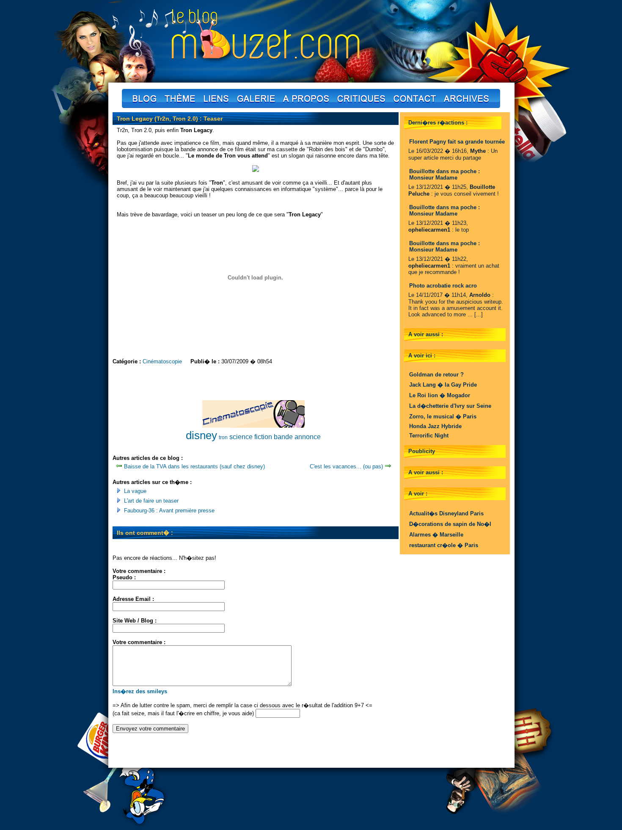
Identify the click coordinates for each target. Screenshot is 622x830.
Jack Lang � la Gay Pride (443, 385)
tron (223, 437)
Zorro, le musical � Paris (442, 416)
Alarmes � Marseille (436, 534)
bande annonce (297, 436)
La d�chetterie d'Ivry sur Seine (450, 406)
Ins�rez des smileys (140, 691)
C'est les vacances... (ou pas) (346, 466)
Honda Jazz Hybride (435, 426)
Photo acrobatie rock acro (443, 285)
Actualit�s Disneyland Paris (446, 513)
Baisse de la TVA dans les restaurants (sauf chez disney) (194, 466)
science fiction (250, 436)
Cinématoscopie (162, 361)
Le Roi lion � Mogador (439, 395)
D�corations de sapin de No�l (450, 524)
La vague (135, 491)
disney (201, 435)
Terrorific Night (429, 435)
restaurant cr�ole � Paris (443, 545)
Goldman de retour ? (436, 374)
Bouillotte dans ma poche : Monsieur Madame (444, 174)
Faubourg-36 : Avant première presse (169, 510)
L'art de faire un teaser (151, 501)
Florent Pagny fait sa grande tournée (457, 141)
